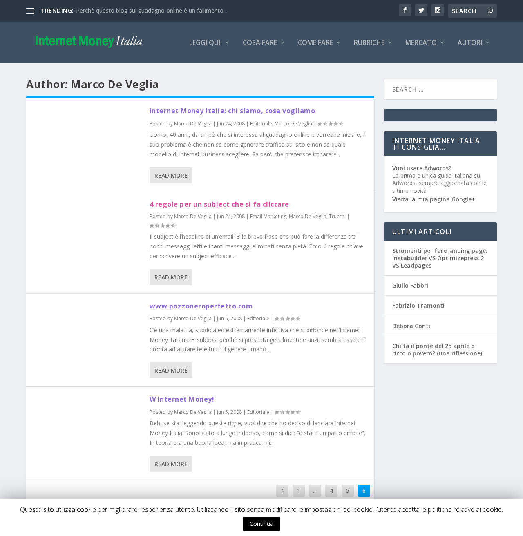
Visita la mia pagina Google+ (433, 199)
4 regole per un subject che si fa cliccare (219, 204)
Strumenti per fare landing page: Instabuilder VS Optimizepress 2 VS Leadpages (439, 258)
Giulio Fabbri (410, 285)
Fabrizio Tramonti (418, 305)
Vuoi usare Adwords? (421, 168)
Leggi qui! (205, 43)
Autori (470, 43)
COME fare (315, 43)
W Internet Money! (182, 399)
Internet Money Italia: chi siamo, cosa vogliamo (232, 110)
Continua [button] (261, 523)
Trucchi (337, 216)
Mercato (421, 43)
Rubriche (369, 43)
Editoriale (261, 123)
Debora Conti (411, 326)
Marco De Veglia (193, 123)
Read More (171, 175)
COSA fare (260, 43)
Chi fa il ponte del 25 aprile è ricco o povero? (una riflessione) (437, 349)
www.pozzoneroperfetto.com (201, 306)
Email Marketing (268, 216)
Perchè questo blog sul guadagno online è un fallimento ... (152, 10)
